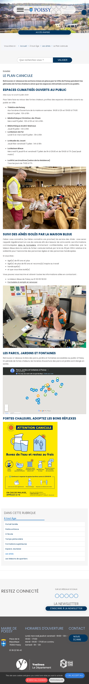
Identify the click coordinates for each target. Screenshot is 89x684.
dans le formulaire (27, 245)
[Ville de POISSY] (40, 10)
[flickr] (59, 12)
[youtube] (53, 12)
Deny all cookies (37, 680)
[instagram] (64, 6)
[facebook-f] (53, 6)
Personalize (56, 680)
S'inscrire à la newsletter (66, 608)
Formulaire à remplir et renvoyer (22, 282)
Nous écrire (77, 638)
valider (62, 60)
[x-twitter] (59, 6)
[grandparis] (66, 667)
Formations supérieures (16, 544)
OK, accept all (75, 675)
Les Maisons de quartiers (16, 558)
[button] (84, 12)
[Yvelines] (33, 669)
